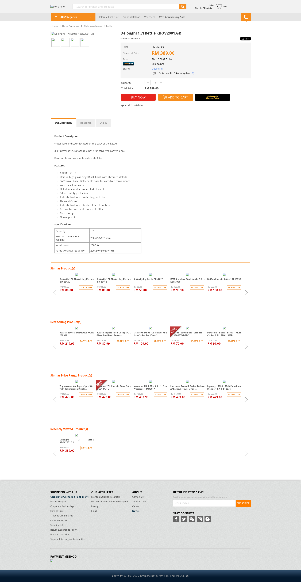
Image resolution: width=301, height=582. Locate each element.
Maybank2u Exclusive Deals (105, 496)
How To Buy (56, 510)
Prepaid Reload (131, 17)
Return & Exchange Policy (63, 529)
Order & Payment (59, 520)
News (135, 510)
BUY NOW (138, 97)
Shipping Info (57, 525)
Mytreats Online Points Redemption (110, 501)
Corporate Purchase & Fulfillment (69, 496)
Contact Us (138, 496)
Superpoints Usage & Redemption (67, 539)
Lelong (94, 506)
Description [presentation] (63, 122)
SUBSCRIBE (243, 503)
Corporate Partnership (62, 506)
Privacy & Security (59, 534)
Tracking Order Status (61, 515)
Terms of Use (139, 501)
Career (135, 506)
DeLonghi (157, 68)
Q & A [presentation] (103, 122)
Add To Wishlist (134, 105)
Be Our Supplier (58, 501)
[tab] (63, 122)
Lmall (94, 510)
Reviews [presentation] (85, 122)
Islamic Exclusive (109, 17)
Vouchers (149, 17)
